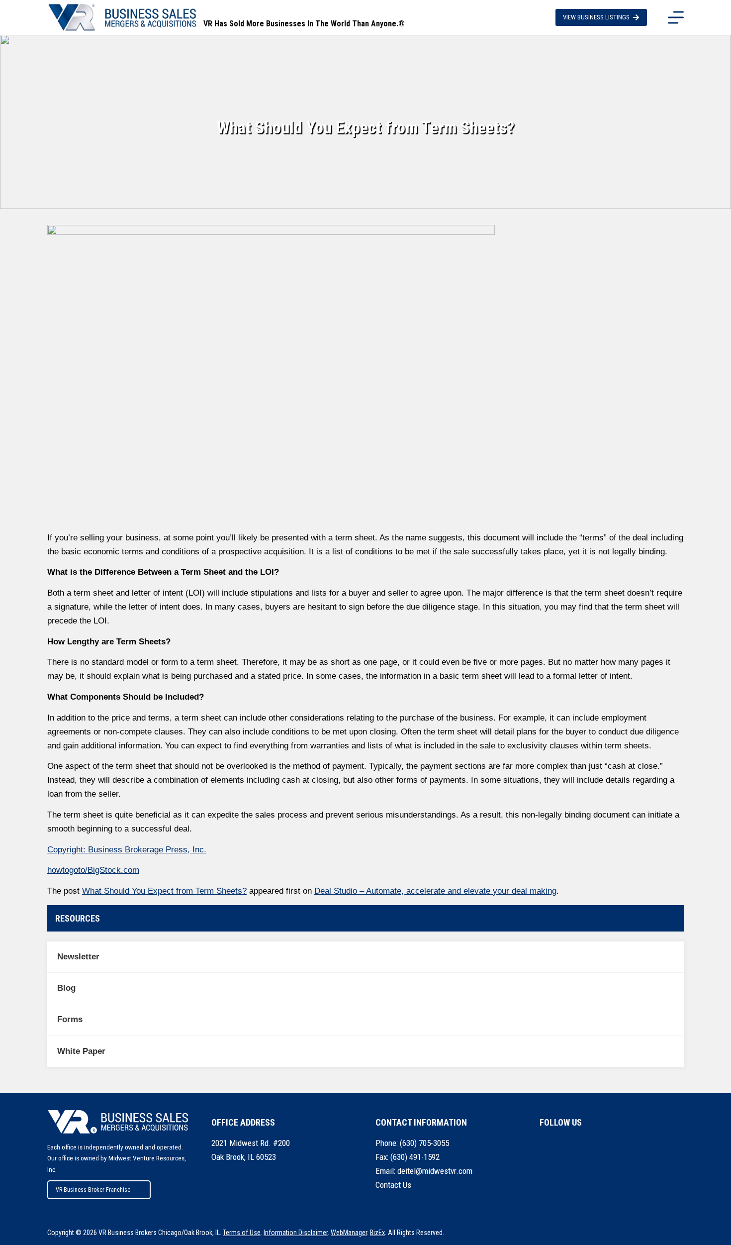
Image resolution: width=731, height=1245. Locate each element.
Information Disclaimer (296, 1233)
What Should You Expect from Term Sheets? (164, 891)
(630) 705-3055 (424, 1143)
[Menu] (676, 17)
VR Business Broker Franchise (93, 1189)
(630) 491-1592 (415, 1157)
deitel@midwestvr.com (434, 1171)
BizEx (377, 1233)
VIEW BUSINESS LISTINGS (596, 17)
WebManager (349, 1233)
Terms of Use (242, 1233)
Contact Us (393, 1185)
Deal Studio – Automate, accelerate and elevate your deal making (435, 891)
